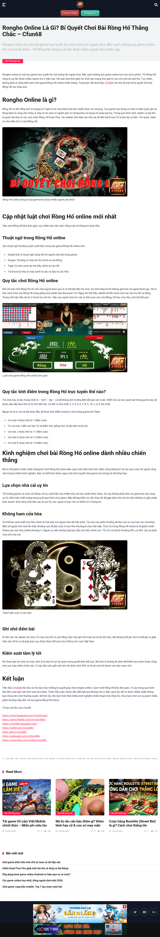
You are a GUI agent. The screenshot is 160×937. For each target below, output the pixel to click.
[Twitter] (135, 912)
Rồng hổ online (126, 758)
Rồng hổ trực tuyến (142, 758)
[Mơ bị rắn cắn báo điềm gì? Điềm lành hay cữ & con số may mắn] (80, 797)
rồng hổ (115, 758)
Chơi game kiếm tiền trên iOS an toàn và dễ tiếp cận (31, 862)
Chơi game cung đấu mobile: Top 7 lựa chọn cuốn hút (32, 886)
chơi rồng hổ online (35, 758)
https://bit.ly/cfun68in (14, 732)
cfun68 (23, 758)
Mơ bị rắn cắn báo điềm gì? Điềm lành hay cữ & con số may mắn (80, 823)
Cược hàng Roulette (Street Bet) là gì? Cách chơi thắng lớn (132, 823)
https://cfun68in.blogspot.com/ (19, 723)
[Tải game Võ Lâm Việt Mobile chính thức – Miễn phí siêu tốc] (26, 797)
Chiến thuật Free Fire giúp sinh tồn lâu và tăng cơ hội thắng (35, 868)
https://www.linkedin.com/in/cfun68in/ (24, 719)
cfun (16, 758)
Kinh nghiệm (49, 758)
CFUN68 (109, 82)
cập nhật (9, 758)
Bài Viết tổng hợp (12, 61)
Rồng (109, 758)
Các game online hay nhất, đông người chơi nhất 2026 (32, 880)
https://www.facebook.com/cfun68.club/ (25, 715)
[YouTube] (144, 912)
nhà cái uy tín (99, 758)
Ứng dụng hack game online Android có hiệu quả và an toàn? (36, 874)
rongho (154, 758)
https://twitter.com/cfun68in (18, 727)
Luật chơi (81, 758)
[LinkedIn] (154, 912)
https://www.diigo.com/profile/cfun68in (24, 740)
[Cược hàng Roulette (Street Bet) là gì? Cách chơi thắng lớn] (133, 797)
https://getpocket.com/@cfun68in (21, 736)
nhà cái (89, 758)
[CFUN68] (80, 4)
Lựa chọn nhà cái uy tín (66, 758)
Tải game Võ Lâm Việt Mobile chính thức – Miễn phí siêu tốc (24, 823)
